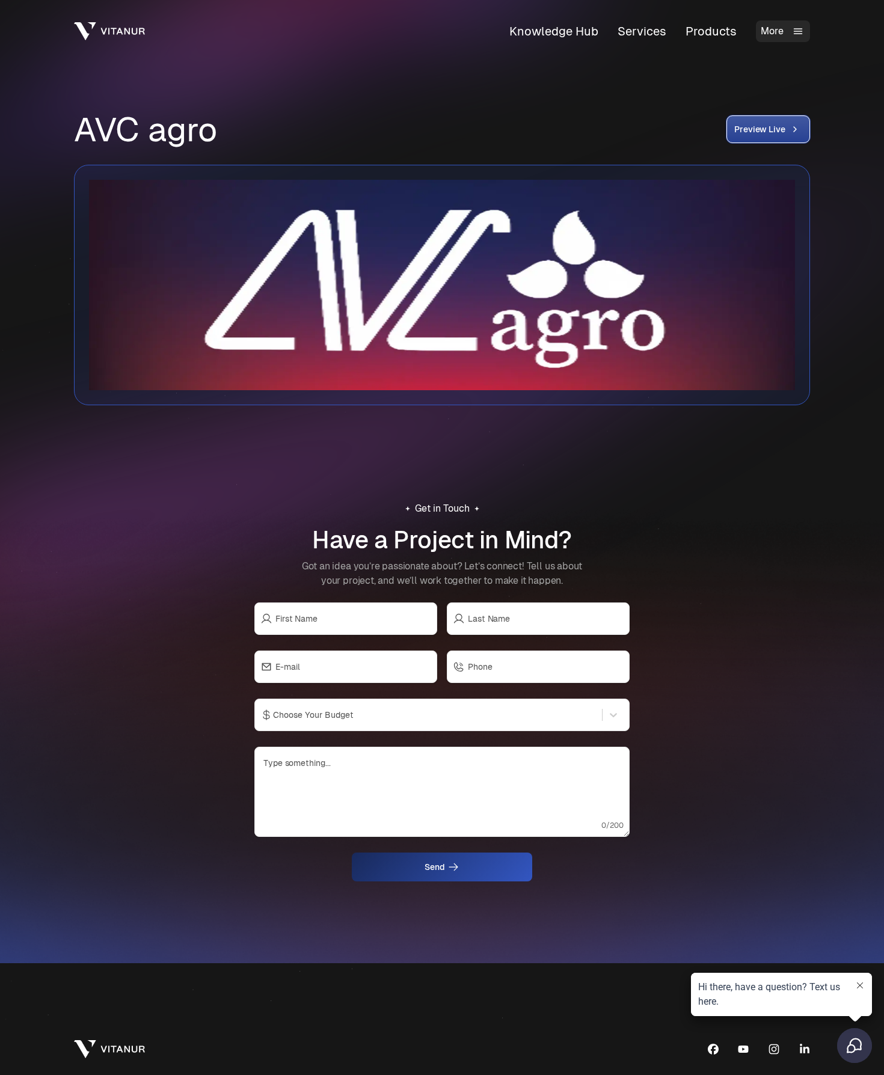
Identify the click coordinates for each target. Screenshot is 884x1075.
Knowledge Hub (553, 31)
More (772, 31)
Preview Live (759, 129)
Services (642, 31)
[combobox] (274, 715)
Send (435, 867)
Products (711, 31)
